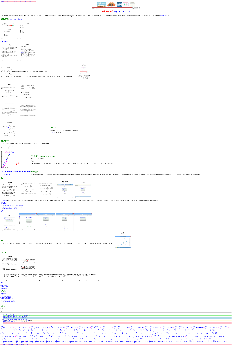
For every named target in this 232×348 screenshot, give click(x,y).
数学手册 (21, 315)
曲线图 (15, 319)
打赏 (35, 1)
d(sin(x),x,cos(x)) (41, 160)
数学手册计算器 (163, 15)
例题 (1, 211)
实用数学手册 (27, 315)
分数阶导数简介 (4, 41)
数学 (17, 1)
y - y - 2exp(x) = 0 (5, 174)
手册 (4, 315)
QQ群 (27, 320)
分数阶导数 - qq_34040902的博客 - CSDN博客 (12, 207)
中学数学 (15, 316)
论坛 (4, 308)
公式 (4, 319)
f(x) (52, 132)
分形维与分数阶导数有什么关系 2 (7, 301)
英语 (22, 320)
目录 (4, 1)
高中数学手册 (15, 315)
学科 (9, 1)
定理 (7, 319)
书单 (1, 283)
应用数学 (24, 317)
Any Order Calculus (122, 11)
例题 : (7, 322)
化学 (22, 1)
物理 (20, 1)
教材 (25, 320)
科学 (15, 1)
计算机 (22, 321)
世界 (7, 1)
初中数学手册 (9, 315)
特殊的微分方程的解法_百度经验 (10, 208)
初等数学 (5, 316)
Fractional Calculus (16, 19)
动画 (26, 319)
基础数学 (10, 317)
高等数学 (5, 317)
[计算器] (111, 4)
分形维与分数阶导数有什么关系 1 (7, 300)
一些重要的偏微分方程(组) (6, 296)
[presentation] (72, 15)
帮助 (33, 1)
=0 (57, 327)
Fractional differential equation (21, 171)
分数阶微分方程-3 (4, 288)
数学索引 (12, 314)
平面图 (18, 319)
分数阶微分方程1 (4, 286)
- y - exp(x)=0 (33, 329)
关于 (14, 344)
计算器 (18, 321)
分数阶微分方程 (6, 171)
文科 (12, 1)
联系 (9, 344)
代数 (13, 317)
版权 (12, 344)
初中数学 (19, 316)
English (26, 344)
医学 (25, 1)
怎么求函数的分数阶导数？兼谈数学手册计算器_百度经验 (15, 205)
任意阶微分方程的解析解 (5, 297)
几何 (16, 317)
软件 (30, 1)
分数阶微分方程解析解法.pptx (6, 298)
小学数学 (10, 316)
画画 (28, 319)
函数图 (11, 319)
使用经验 (3, 203)
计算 (28, 1)
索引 (20, 344)
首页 (2, 1)
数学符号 (7, 314)
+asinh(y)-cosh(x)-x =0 (141, 333)
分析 (19, 317)
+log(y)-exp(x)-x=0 (198, 327)
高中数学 (24, 316)
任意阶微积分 (3, 293)
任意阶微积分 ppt (4, 294)
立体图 (22, 319)
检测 (4, 322)
